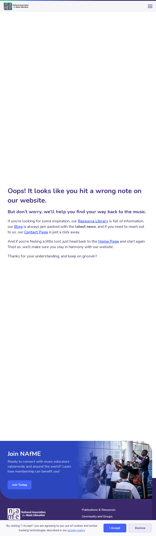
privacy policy (76, 530)
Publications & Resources (98, 510)
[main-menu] (149, 8)
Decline (140, 528)
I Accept (114, 528)
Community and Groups (97, 517)
